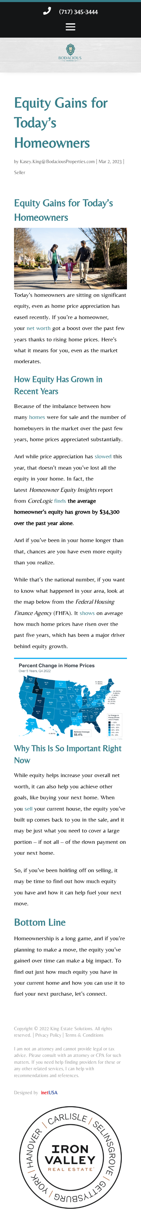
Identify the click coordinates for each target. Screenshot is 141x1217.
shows (87, 612)
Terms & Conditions (84, 1035)
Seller (19, 172)
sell (29, 808)
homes (37, 416)
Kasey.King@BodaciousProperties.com (57, 161)
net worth (39, 327)
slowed (103, 456)
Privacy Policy (48, 1035)
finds (60, 500)
